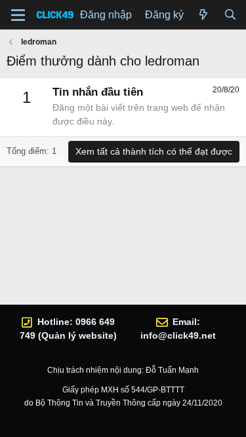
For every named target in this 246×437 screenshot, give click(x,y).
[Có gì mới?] (203, 15)
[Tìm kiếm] (229, 15)
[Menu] (18, 15)
